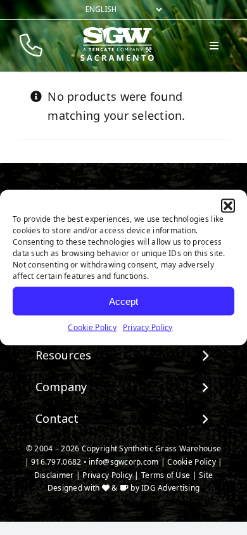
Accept (123, 300)
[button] (228, 206)
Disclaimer (54, 475)
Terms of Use (165, 475)
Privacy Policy (148, 327)
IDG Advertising (170, 487)
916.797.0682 (56, 461)
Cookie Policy (92, 327)
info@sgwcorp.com (123, 461)
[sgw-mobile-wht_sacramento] (117, 32)
